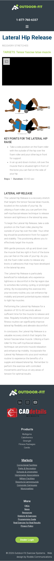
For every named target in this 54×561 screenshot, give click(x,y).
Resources (27, 512)
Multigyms (27, 434)
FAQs (27, 506)
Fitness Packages (27, 444)
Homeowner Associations (27, 475)
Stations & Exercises (27, 516)
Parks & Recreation (27, 468)
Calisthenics (27, 437)
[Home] (27, 7)
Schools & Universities (27, 472)
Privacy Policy (27, 526)
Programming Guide (27, 519)
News (27, 509)
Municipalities (27, 488)
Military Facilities (27, 478)
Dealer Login (27, 539)
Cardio (27, 447)
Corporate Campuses (27, 485)
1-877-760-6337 (27, 20)
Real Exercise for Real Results (27, 522)
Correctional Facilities (27, 465)
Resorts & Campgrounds (27, 482)
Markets (27, 460)
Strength (27, 441)
